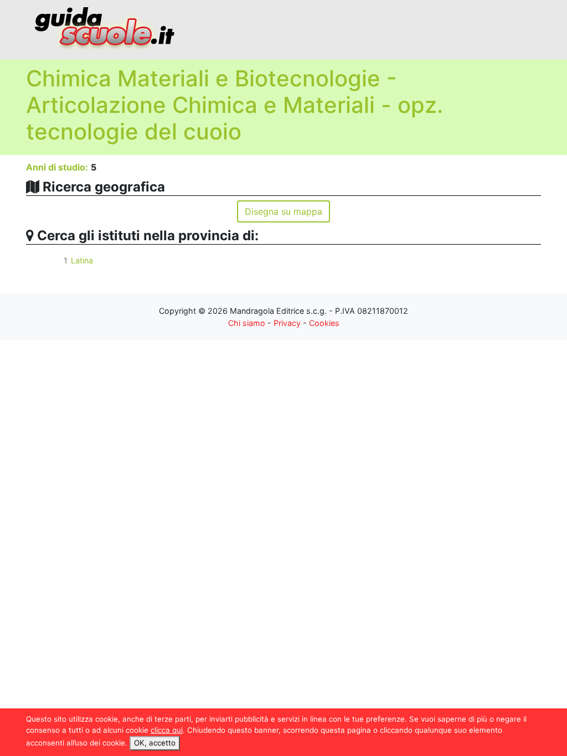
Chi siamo (246, 323)
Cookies (324, 323)
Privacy (287, 323)
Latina (82, 260)
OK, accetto (155, 742)
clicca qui (167, 730)
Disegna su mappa (283, 211)
